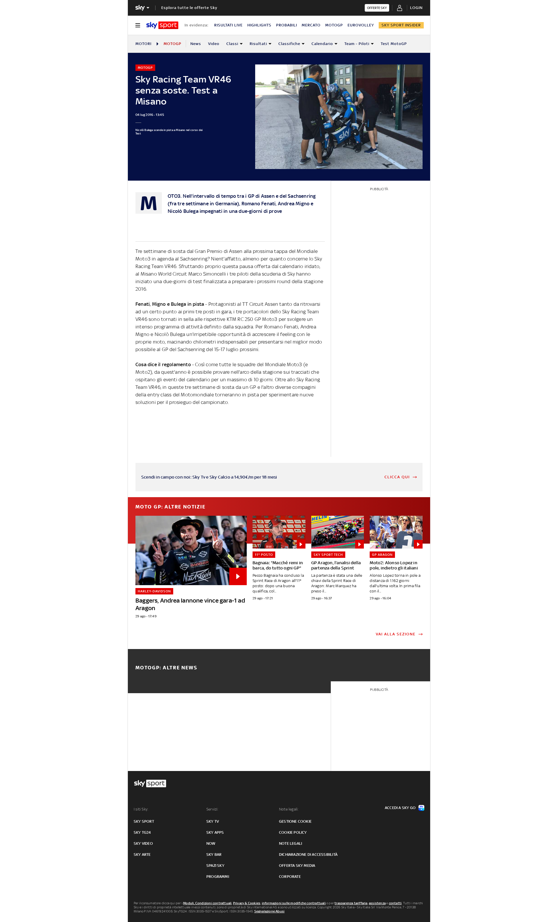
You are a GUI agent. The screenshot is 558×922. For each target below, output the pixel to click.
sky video (143, 843)
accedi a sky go (400, 808)
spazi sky (215, 865)
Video (213, 44)
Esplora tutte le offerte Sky (189, 8)
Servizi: (212, 809)
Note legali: (288, 809)
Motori (143, 44)
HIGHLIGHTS (259, 25)
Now (211, 843)
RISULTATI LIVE (228, 25)
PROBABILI (286, 25)
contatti (395, 903)
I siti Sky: (141, 809)
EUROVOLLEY (361, 25)
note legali (290, 843)
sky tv (212, 821)
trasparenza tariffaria (351, 903)
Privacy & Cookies (246, 903)
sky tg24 (142, 832)
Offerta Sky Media (297, 865)
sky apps (215, 832)
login (416, 8)
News (195, 44)
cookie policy (293, 832)
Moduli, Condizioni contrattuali (207, 903)
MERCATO (311, 25)
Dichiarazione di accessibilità (308, 854)
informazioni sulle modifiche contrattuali (294, 903)
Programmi (217, 876)
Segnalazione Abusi (269, 911)
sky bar (213, 854)
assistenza (377, 903)
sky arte (142, 854)
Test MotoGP (394, 44)
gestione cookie (295, 821)
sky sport (144, 821)
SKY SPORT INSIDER (401, 25)
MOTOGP (334, 25)
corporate (290, 876)
